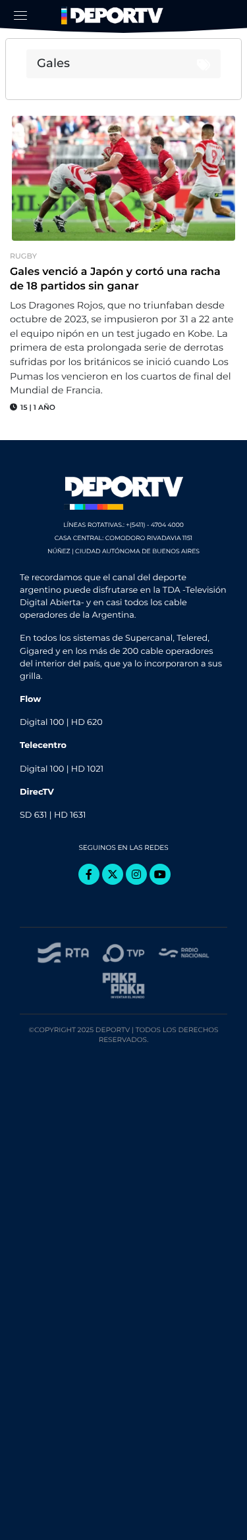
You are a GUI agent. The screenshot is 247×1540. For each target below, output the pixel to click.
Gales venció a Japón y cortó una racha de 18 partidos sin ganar (115, 279)
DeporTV (114, 16)
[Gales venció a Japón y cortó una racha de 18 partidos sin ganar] (123, 178)
